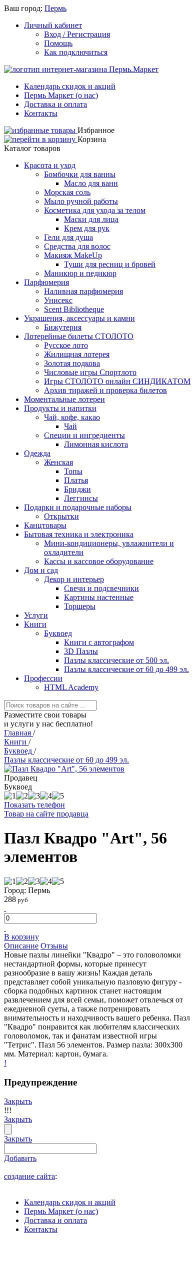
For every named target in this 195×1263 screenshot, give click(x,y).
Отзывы (54, 946)
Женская (58, 462)
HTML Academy (71, 687)
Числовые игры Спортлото (90, 372)
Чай (70, 426)
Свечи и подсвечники (101, 588)
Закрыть (18, 1101)
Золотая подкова (72, 363)
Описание (21, 946)
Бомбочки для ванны (80, 174)
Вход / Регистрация (77, 34)
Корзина (92, 139)
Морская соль (67, 192)
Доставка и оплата (55, 104)
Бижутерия (63, 327)
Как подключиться (76, 52)
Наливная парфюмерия (83, 291)
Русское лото (66, 345)
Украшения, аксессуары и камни (79, 318)
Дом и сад (41, 570)
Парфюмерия (46, 282)
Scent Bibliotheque (74, 309)
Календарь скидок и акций (70, 86)
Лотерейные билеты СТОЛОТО (79, 336)
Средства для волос (77, 246)
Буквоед (58, 633)
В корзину (21, 936)
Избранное (96, 130)
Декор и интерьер (74, 579)
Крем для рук (87, 228)
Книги (35, 624)
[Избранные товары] (41, 130)
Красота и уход (50, 165)
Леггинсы (81, 498)
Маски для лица (91, 219)
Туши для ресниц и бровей (110, 264)
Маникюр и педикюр (80, 273)
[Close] (8, 1129)
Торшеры (80, 606)
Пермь (55, 8)
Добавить (20, 1158)
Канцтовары (45, 525)
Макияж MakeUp (73, 255)
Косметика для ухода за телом (95, 210)
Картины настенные (99, 597)
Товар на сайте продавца (46, 814)
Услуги (36, 615)
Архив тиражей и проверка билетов (105, 390)
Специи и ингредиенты (84, 435)
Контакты (41, 113)
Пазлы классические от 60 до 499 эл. (126, 669)
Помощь (58, 43)
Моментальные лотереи (64, 399)
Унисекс (58, 300)
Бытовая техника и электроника (79, 534)
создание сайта (29, 1176)
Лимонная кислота (96, 444)
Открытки (61, 516)
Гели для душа (68, 237)
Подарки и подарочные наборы (78, 507)
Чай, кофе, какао (72, 417)
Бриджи (77, 489)
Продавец (21, 778)
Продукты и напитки (60, 408)
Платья (76, 480)
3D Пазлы (81, 651)
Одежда (37, 453)
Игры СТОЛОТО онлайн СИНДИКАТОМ (117, 381)
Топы (73, 471)
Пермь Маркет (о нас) (61, 95)
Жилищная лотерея (77, 354)
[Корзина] (41, 139)
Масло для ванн (91, 183)
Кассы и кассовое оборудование (99, 561)
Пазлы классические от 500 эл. (116, 660)
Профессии (43, 678)
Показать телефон (34, 804)
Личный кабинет (53, 25)
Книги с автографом (99, 642)
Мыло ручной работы (81, 201)
